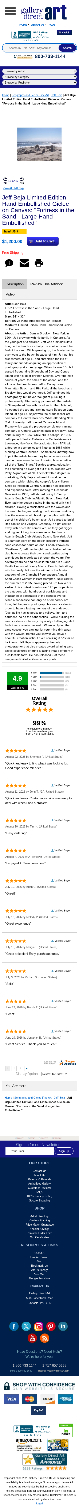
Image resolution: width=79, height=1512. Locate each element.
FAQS (39, 1192)
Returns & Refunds (39, 1179)
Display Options (27, 1073)
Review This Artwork (46, 284)
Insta (38, 1326)
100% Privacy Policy (39, 1196)
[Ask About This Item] (9, 266)
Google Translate (39, 1278)
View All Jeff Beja (13, 188)
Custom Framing (39, 1220)
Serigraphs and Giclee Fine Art (30, 95)
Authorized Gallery (39, 1183)
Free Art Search (39, 1257)
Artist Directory (39, 1216)
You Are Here (16, 1086)
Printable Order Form (39, 1233)
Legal (39, 1503)
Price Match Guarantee (39, 1224)
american (65, 1399)
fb (14, 1326)
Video (10, 294)
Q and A (39, 1253)
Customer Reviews (39, 1187)
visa (11, 1399)
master (29, 1399)
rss (44, 1338)
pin (51, 1326)
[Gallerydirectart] (39, 10)
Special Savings (40, 1228)
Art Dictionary (39, 1269)
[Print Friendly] (39, 266)
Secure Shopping (39, 1200)
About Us (37, 24)
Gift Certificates (39, 1237)
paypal (38, 1410)
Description (15, 284)
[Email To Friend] (24, 266)
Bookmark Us (39, 1265)
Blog (39, 1261)
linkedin (63, 1326)
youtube (32, 1338)
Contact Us (39, 1170)
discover (47, 1399)
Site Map (39, 1274)
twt (26, 1326)
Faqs (52, 24)
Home (23, 24)
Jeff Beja (56, 95)
